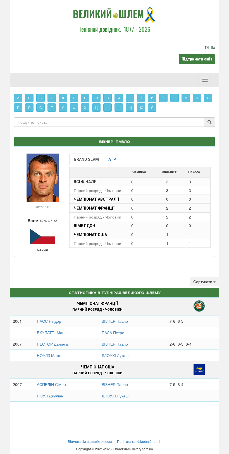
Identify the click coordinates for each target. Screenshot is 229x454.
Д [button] (63, 97)
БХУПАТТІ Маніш (52, 332)
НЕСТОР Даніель (52, 344)
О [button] (208, 97)
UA (213, 47)
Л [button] (174, 97)
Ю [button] (141, 107)
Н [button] (197, 97)
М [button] (186, 97)
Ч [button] (107, 107)
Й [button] (152, 97)
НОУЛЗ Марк (49, 355)
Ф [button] (74, 107)
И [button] (119, 97)
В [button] (40, 97)
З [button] (108, 97)
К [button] (163, 97)
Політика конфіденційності (138, 441)
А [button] (18, 97)
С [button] (40, 107)
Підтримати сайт (197, 59)
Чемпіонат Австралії (96, 199)
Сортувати (203, 281)
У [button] (63, 107)
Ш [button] (119, 107)
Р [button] (29, 107)
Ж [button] (96, 97)
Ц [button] (96, 107)
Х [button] (85, 107)
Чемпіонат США (90, 234)
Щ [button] (130, 107)
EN (207, 47)
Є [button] (85, 97)
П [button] (18, 107)
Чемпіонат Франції (94, 208)
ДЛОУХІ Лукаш (115, 355)
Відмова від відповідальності (90, 441)
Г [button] (52, 97)
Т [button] (52, 107)
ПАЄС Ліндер (49, 321)
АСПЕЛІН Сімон (51, 384)
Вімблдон (84, 226)
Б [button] (29, 97)
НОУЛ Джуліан (50, 396)
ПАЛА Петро (113, 332)
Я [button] (152, 107)
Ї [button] (141, 97)
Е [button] (74, 97)
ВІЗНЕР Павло (115, 321)
